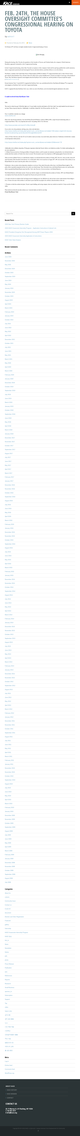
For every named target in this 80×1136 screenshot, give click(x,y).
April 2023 (8, 304)
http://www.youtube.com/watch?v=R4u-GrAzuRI (20, 125)
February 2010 (9, 807)
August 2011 (9, 736)
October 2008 (9, 870)
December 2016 (10, 485)
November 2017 (10, 441)
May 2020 (8, 363)
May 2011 (8, 748)
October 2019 (9, 386)
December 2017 (10, 438)
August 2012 (9, 689)
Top (6, 1003)
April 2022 (8, 335)
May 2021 (8, 355)
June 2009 (8, 839)
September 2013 (10, 638)
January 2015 (9, 575)
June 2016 (8, 508)
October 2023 (9, 296)
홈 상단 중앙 (8, 1050)
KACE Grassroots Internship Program (16, 932)
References (8, 975)
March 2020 (8, 371)
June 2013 (8, 650)
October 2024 (9, 272)
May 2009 (8, 843)
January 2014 (9, 622)
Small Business (9, 987)
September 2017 (10, 449)
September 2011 (10, 732)
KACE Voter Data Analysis (13, 240)
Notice (7, 952)
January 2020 (9, 379)
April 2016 (8, 516)
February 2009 (9, 854)
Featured (8, 920)
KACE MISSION (12, 1094)
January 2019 (9, 406)
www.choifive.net (10, 115)
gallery (7, 924)
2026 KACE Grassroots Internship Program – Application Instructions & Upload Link (30, 228)
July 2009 (8, 835)
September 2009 (10, 827)
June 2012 (8, 697)
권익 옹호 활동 (9, 1019)
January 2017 (9, 481)
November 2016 (10, 489)
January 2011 (9, 764)
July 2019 (8, 394)
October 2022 (9, 320)
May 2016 (8, 512)
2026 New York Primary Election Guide (17, 224)
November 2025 (10, 261)
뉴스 (6, 1023)
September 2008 (10, 874)
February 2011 (9, 760)
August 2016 (9, 500)
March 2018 (8, 430)
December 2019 (10, 382)
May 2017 (8, 465)
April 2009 (8, 847)
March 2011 (8, 756)
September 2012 (10, 685)
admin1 (11, 36)
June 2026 (8, 257)
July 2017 (8, 457)
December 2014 (10, 579)
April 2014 (8, 611)
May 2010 (8, 795)
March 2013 (8, 662)
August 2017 (9, 453)
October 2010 (9, 776)
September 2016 (10, 496)
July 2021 (8, 347)
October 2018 (9, 410)
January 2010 (9, 811)
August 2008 (9, 878)
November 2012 (10, 677)
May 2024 (8, 284)
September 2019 (10, 390)
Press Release (9, 964)
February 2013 (9, 666)
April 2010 (8, 799)
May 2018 (8, 422)
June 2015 (8, 555)
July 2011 (8, 740)
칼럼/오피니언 (9, 1042)
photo (6, 960)
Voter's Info (8, 1011)
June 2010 (8, 792)
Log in (7, 1061)
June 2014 (8, 603)
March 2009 (8, 851)
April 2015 (8, 563)
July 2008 (8, 882)
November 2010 (10, 772)
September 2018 (10, 414)
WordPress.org (9, 1073)
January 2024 (9, 288)
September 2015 (10, 544)
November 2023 (10, 292)
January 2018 (9, 434)
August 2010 (9, 784)
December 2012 (10, 673)
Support (7, 999)
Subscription (8, 995)
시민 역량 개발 (9, 1027)
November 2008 (10, 866)
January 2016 (9, 528)
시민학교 (7, 1031)
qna (6, 972)
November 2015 (10, 536)
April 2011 (8, 752)
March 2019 (8, 402)
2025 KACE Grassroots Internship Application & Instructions (23, 236)
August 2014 (9, 595)
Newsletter (8, 948)
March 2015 (8, 567)
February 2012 (9, 713)
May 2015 (8, 559)
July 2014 (8, 599)
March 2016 (8, 520)
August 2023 (9, 300)
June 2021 (8, 351)
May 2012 (8, 701)
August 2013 (9, 642)
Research (8, 983)
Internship (8, 928)
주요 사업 (8, 1038)
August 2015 (9, 548)
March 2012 (8, 709)
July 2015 (8, 552)
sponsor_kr (8, 991)
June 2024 (8, 280)
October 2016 (9, 493)
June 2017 (8, 461)
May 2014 (8, 607)
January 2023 (9, 316)
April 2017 (8, 469)
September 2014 (10, 591)
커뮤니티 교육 (9, 1046)
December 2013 (10, 626)
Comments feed (10, 1069)
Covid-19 (7, 909)
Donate (76, 2)
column (7, 897)
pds (6, 956)
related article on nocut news (11, 79)
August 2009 (9, 831)
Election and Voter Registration (14, 917)
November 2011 (10, 725)
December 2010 (10, 768)
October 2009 (9, 823)
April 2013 (8, 658)
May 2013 (8, 654)
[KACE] (11, 2)
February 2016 (9, 524)
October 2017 (9, 445)
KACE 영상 (8, 936)
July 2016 (8, 504)
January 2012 (9, 717)
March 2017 (8, 473)
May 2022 (8, 331)
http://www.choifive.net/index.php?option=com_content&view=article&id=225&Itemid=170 (33, 142)
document (8, 913)
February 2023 (9, 312)
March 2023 (8, 308)
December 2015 (10, 532)
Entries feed (8, 1065)
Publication (8, 968)
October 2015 (9, 540)
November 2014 (10, 583)
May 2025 (8, 264)
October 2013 (9, 634)
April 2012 (8, 705)
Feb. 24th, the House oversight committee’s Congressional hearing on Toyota (39, 21)
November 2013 (10, 630)
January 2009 (9, 858)
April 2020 (8, 367)
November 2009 (10, 819)
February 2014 (9, 618)
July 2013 (8, 646)
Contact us (8, 905)
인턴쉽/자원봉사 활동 (11, 1034)
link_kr (7, 940)
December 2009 (10, 815)
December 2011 (10, 721)
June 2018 (8, 418)
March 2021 (8, 359)
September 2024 (10, 276)
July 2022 (8, 323)
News (30, 43)
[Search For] (73, 213)
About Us (8, 893)
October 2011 (9, 729)
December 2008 (10, 862)
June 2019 (8, 398)
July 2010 (8, 788)
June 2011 (8, 744)
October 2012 (9, 681)
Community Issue (10, 901)
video (6, 1007)
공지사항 (7, 1015)
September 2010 (10, 780)
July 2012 (8, 693)
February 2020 (9, 375)
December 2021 (10, 339)
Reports (7, 979)
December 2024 (10, 268)
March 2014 (8, 614)
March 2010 (8, 803)
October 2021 (9, 343)
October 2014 (9, 587)
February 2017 (9, 477)
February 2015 (9, 571)
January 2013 (9, 670)
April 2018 (8, 426)
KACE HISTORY (12, 1090)
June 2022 (8, 327)
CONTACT (10, 1098)
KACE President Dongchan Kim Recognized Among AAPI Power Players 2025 (29, 232)
